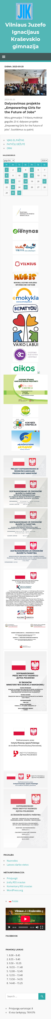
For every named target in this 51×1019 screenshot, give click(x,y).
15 (7, 181)
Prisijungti (12, 878)
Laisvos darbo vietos (18, 864)
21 (44, 181)
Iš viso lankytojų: (18, 1012)
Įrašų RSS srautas (16, 882)
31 (19, 193)
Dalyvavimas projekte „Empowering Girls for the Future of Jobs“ (23, 108)
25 (25, 187)
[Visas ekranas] (41, 927)
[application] (25, 919)
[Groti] (9, 927)
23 (13, 187)
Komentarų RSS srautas (19, 886)
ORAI (9, 148)
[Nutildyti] (37, 927)
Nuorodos (12, 860)
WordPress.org (15, 890)
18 (25, 181)
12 (32, 175)
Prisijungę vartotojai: (20, 1008)
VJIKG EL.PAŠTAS (15, 140)
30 (13, 193)
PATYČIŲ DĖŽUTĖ (16, 144)
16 (13, 181)
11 (25, 175)
